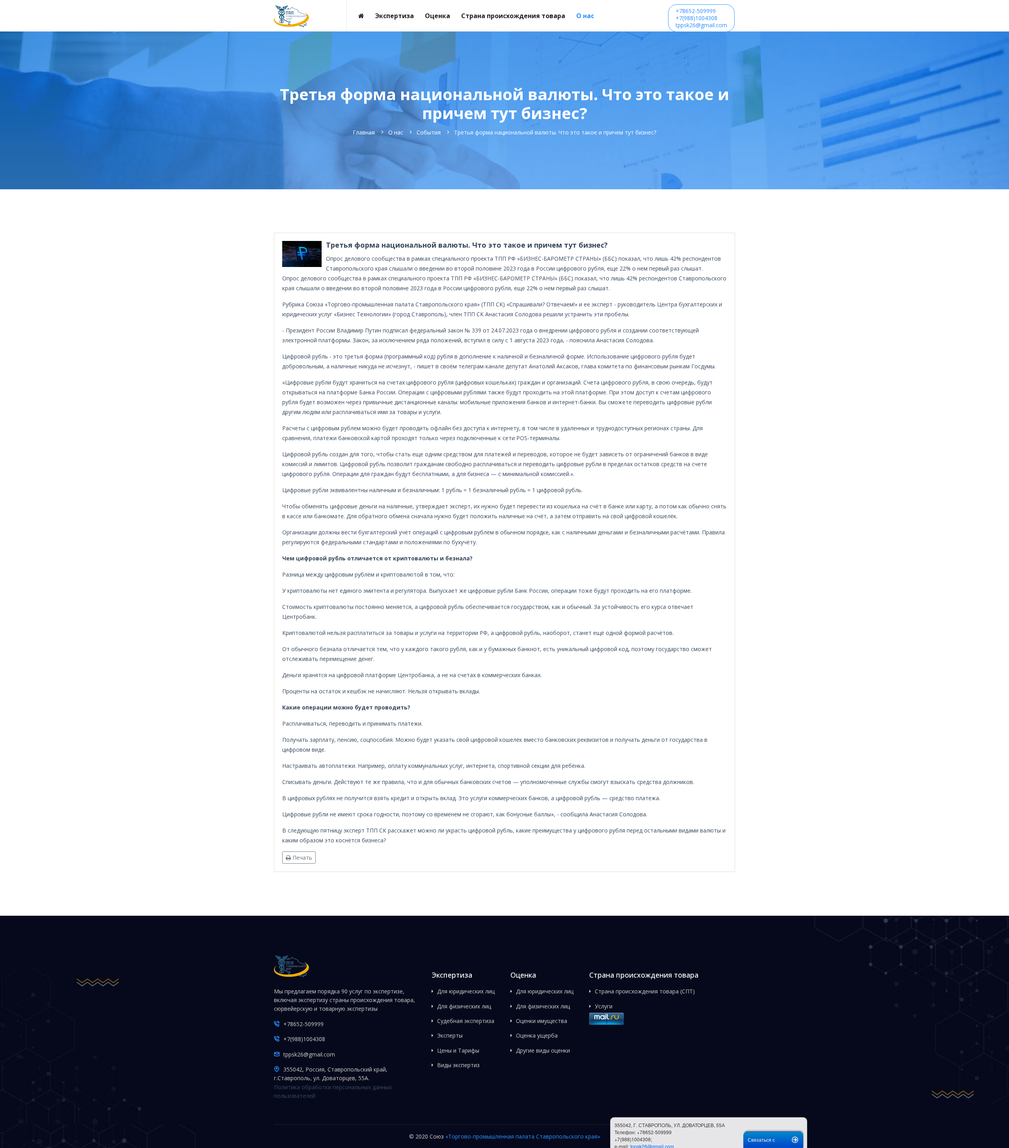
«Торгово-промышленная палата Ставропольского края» (522, 1136)
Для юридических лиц (466, 991)
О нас (585, 15)
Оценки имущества (541, 1021)
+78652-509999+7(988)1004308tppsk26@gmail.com (701, 18)
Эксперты (450, 1035)
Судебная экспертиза (465, 1021)
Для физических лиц (464, 1006)
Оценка (437, 15)
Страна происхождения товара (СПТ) (645, 991)
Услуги (603, 1006)
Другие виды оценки (543, 1050)
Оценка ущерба (537, 1035)
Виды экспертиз (458, 1065)
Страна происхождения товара (513, 15)
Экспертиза (394, 15)
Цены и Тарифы (458, 1050)
